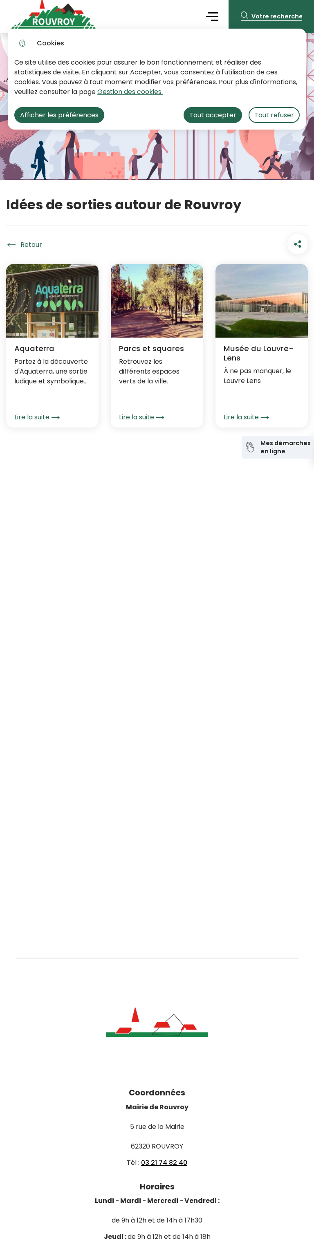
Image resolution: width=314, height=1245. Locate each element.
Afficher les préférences (59, 115)
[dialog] (157, 79)
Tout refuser (274, 115)
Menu (212, 16)
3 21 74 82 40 (166, 1162)
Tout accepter (212, 115)
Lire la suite (31, 417)
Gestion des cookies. (130, 91)
